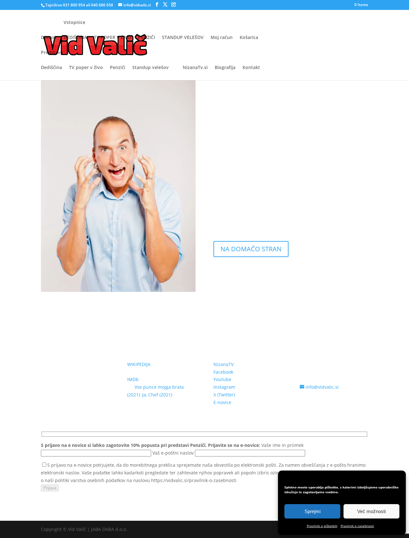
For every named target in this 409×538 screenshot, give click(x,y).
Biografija (225, 67)
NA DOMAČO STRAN (251, 249)
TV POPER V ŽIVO (112, 37)
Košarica (249, 37)
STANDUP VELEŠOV (183, 37)
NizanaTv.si (195, 67)
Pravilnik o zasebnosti (357, 526)
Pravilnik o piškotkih (322, 526)
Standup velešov (150, 67)
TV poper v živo (86, 67)
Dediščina (51, 67)
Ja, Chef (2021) (157, 395)
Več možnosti (371, 511)
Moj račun (222, 37)
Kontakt (251, 67)
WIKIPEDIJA (138, 364)
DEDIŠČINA (75, 37)
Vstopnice (74, 22)
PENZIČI (146, 37)
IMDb (133, 379)
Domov (49, 37)
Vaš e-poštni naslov (173, 453)
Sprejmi (312, 511)
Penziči (117, 67)
